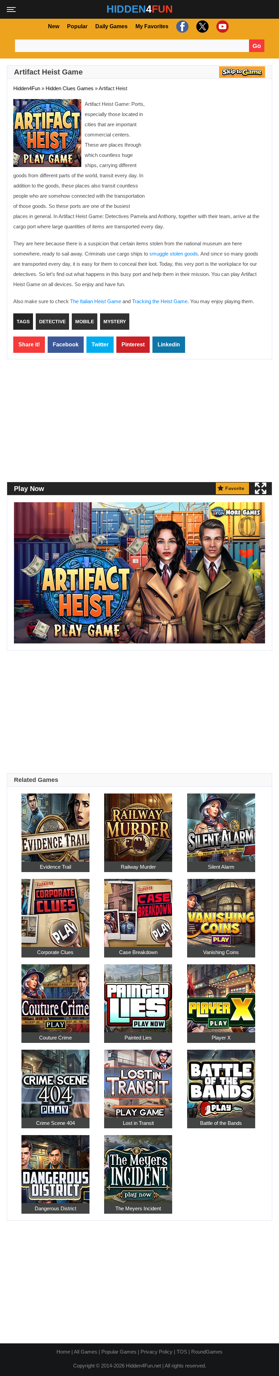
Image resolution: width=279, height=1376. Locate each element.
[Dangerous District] (55, 1165)
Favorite (234, 488)
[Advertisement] (208, 148)
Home (63, 1352)
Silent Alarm (221, 867)
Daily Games (111, 26)
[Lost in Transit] (138, 1080)
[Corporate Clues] (55, 909)
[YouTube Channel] (221, 26)
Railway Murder (138, 867)
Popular (77, 26)
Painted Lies (138, 1038)
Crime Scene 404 (55, 1123)
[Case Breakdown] (138, 909)
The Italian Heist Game (95, 301)
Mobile (84, 321)
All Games (85, 1352)
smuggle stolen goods (173, 254)
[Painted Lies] (138, 994)
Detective (52, 321)
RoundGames (207, 1352)
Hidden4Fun (26, 88)
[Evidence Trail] (55, 823)
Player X (221, 1038)
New (53, 26)
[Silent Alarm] (221, 823)
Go (256, 46)
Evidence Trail (55, 867)
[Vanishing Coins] (221, 909)
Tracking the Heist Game (159, 301)
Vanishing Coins (221, 952)
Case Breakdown (138, 952)
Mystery (114, 321)
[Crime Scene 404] (55, 1080)
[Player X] (221, 994)
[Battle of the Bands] (221, 1080)
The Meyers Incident (138, 1208)
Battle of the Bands (221, 1123)
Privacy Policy (157, 1352)
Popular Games (118, 1352)
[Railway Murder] (138, 823)
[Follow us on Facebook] (181, 26)
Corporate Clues (55, 952)
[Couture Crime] (55, 994)
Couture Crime (55, 1038)
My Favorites (151, 26)
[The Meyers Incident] (138, 1165)
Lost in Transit (138, 1123)
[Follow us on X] (201, 26)
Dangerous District (55, 1208)
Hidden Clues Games (70, 88)
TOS (182, 1352)
